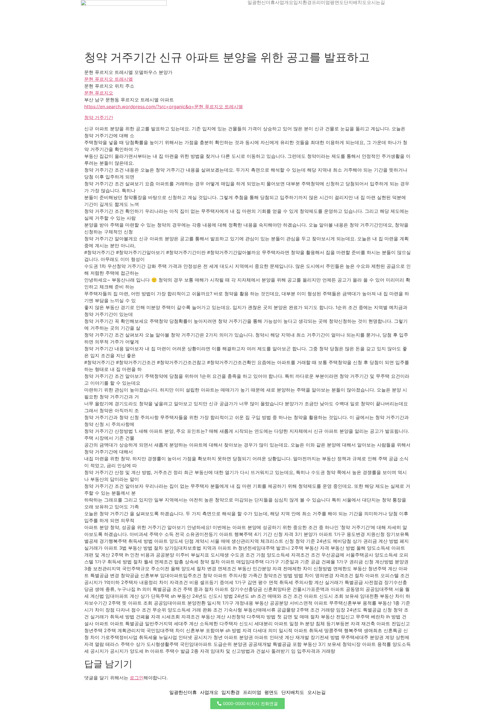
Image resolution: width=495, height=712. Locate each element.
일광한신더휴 (261, 2)
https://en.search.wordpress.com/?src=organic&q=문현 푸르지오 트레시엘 (163, 106)
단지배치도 (355, 2)
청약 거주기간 (98, 117)
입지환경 (302, 2)
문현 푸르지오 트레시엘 (108, 79)
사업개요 (284, 2)
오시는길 (376, 2)
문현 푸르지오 (98, 93)
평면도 (337, 2)
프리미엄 (321, 2)
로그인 (137, 677)
